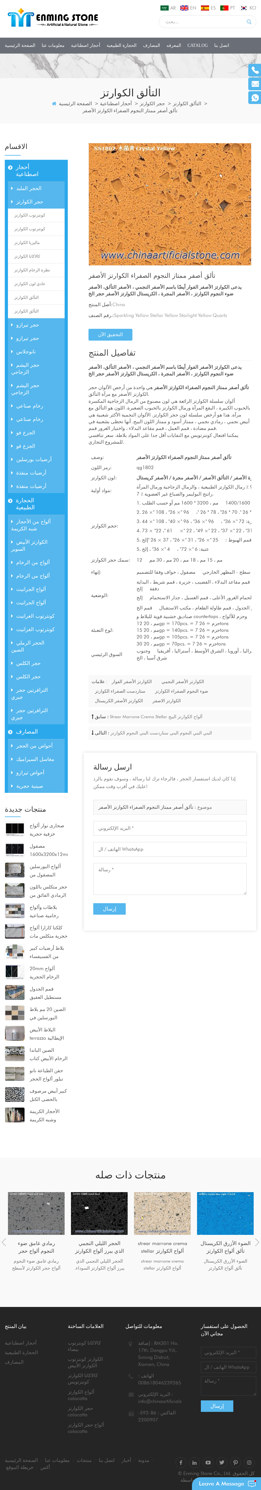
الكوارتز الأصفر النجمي (182, 681)
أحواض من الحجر (34, 746)
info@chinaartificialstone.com (169, 1401)
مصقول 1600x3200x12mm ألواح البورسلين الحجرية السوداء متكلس (48, 851)
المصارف (151, 45)
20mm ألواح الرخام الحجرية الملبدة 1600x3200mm (46, 973)
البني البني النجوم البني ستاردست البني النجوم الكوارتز (161, 732)
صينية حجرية (29, 786)
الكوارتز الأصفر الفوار (132, 681)
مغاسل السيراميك (35, 759)
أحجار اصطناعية (85, 45)
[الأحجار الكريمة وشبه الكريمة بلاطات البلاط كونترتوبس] (15, 1115)
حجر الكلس (28, 663)
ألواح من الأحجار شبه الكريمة (31, 525)
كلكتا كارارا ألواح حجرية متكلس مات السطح (48, 932)
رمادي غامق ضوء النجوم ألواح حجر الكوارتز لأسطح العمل (36, 1247)
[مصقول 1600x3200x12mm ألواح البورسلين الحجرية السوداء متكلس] (15, 849)
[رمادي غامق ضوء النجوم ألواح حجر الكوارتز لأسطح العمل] (36, 1213)
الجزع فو (25, 433)
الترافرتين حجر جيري (29, 693)
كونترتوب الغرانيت (35, 616)
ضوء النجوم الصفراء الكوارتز (181, 691)
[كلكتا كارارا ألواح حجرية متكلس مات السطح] (15, 931)
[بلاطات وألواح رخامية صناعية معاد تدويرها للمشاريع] (15, 910)
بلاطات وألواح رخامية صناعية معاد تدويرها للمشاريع (44, 912)
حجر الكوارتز (152, 104)
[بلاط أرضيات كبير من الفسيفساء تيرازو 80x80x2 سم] (15, 951)
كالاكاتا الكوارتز (27, 256)
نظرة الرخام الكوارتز (32, 270)
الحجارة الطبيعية (122, 45)
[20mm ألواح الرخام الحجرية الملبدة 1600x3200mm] (15, 972)
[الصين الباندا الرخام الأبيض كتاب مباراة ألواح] (15, 1053)
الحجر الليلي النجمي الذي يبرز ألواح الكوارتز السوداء (99, 1247)
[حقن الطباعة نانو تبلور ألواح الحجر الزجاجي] (15, 1073)
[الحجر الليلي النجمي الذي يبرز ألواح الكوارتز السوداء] (99, 1213)
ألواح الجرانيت (31, 589)
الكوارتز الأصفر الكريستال (119, 700)
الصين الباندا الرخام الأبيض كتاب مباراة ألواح (48, 1055)
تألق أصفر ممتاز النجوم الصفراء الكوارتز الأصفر (145, 807)
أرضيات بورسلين (34, 459)
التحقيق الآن (110, 334)
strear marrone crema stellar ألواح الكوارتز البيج (156, 716)
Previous (4, 1242)
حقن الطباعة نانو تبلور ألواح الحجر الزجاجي (46, 1075)
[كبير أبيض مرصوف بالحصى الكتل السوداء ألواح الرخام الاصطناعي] (15, 1094)
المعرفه (173, 45)
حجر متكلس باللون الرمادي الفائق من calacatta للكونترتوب (48, 891)
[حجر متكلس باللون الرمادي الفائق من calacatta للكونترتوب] (15, 890)
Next (257, 1242)
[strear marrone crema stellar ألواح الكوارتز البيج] (162, 1213)
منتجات (84, 1460)
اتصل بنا (221, 45)
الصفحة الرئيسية (20, 45)
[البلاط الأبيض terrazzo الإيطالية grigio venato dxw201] (15, 1033)
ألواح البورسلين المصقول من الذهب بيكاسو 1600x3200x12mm (48, 871)
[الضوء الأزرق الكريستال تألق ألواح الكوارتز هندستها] (225, 1213)
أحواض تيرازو (30, 773)
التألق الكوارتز (187, 104)
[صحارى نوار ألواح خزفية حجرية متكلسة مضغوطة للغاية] (15, 829)
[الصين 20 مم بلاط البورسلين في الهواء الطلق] (15, 1012)
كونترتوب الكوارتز (29, 215)
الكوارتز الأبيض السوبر (29, 545)
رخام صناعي (29, 406)
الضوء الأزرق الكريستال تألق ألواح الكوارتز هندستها (225, 1247)
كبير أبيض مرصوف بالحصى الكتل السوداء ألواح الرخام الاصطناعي (48, 1095)
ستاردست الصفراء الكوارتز (120, 691)
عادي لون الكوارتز (30, 283)
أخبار (126, 1460)
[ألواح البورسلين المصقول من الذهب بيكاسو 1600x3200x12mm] (15, 870)
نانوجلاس (26, 352)
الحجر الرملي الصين (27, 646)
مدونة (143, 1460)
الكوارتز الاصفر (166, 700)
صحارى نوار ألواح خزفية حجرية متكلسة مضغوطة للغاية (47, 830)
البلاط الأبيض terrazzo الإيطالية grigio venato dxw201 (47, 1034)
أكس (45, 1467)
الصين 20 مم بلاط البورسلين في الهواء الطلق (48, 1014)
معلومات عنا (53, 45)
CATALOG (197, 45)
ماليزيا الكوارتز (27, 242)
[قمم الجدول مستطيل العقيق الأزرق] (15, 992)
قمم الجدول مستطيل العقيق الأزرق (45, 993)
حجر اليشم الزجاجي (25, 368)
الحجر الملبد (28, 188)
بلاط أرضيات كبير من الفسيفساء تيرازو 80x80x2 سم (47, 953)
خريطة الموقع (19, 1467)
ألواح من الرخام (33, 562)
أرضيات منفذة (31, 473)
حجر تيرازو (27, 325)
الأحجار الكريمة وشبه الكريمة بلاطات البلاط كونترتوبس (45, 1116)
